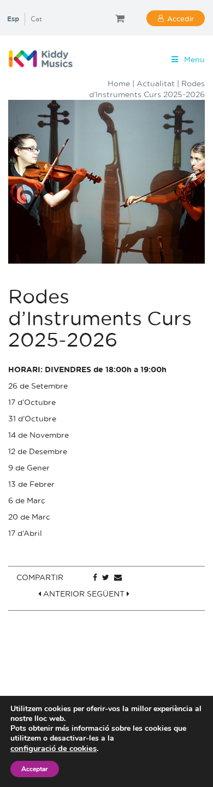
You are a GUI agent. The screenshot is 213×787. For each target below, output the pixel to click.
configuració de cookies (53, 748)
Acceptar (34, 769)
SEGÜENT (107, 593)
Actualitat (156, 83)
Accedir (180, 18)
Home (119, 83)
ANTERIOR (63, 593)
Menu (194, 59)
